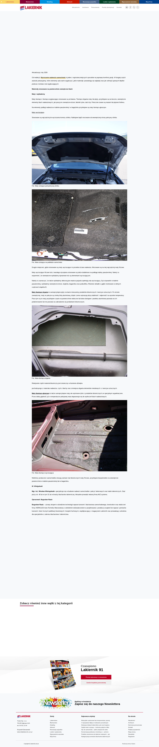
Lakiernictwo (10, 2)
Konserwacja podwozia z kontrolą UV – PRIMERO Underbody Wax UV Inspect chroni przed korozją (39, 639)
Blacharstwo (30, 2)
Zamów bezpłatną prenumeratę (96, 682)
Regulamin (131, 736)
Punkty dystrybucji (108, 7)
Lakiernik (111, 48)
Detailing (50, 2)
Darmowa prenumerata (135, 725)
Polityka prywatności (134, 729)
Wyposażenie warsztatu (129, 2)
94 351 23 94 (23, 725)
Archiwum (85, 7)
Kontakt (119, 7)
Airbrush (69, 2)
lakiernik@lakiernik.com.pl (24, 732)
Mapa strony (132, 732)
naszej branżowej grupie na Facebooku (105, 594)
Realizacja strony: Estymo (128, 743)
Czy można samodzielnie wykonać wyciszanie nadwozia (55, 563)
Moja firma (149, 2)
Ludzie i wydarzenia (109, 2)
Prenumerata (95, 7)
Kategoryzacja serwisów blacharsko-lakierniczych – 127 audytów (79, 639)
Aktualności (76, 7)
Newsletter (79, 702)
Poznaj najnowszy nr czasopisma (96, 677)
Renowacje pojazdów (89, 2)
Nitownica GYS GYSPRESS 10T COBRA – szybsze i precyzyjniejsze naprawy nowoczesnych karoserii (120, 639)
